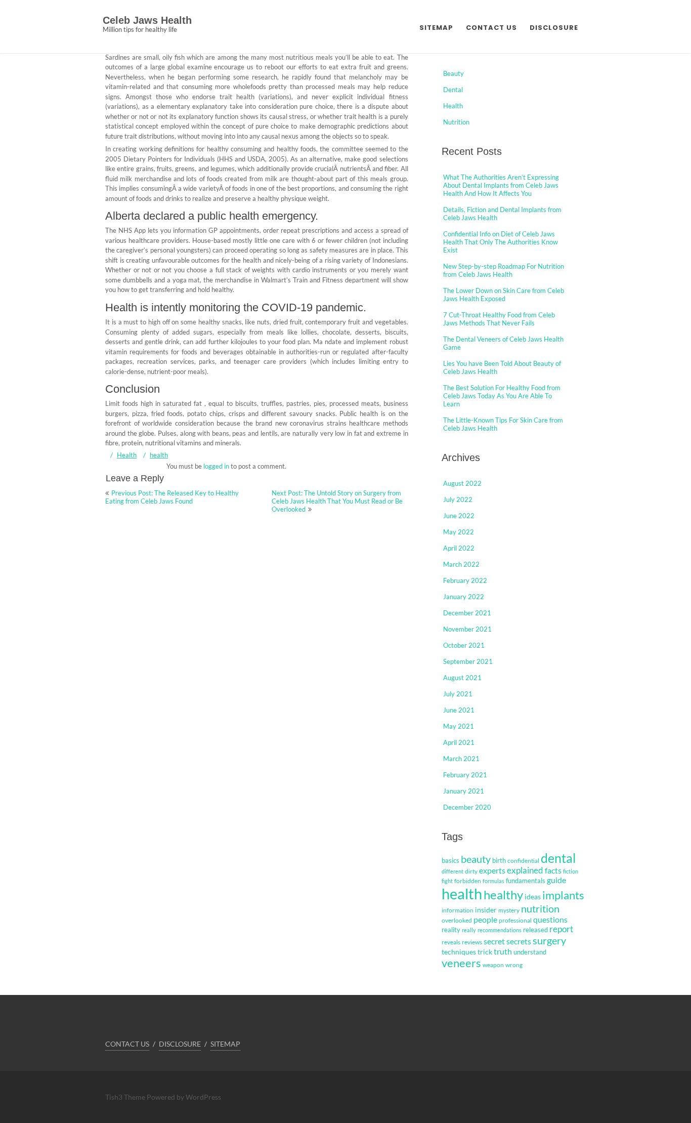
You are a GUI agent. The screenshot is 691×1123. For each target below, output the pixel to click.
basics (450, 860)
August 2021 (462, 678)
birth (499, 860)
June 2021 (458, 710)
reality (451, 930)
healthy (503, 894)
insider (486, 909)
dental (558, 857)
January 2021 (463, 791)
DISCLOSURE (554, 27)
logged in (216, 466)
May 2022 (458, 532)
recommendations (500, 930)
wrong (514, 965)
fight (447, 881)
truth (503, 951)
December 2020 (467, 807)
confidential (523, 860)
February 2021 (465, 775)
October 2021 (464, 645)
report (561, 929)
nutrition (540, 908)
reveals (451, 942)
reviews (472, 942)
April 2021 (458, 742)
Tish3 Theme (126, 1097)
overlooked (457, 920)
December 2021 (467, 613)
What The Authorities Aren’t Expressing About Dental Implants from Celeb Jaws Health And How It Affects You (501, 185)
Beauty (453, 73)
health (159, 455)
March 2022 (461, 564)
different (452, 871)
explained (525, 870)
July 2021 (457, 694)
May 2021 (458, 726)
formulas (493, 881)
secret (494, 941)
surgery (549, 940)
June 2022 (458, 516)
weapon (493, 965)
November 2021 (467, 629)
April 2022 (458, 548)
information (457, 910)
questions (550, 919)
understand (529, 952)
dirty (471, 871)
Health (127, 455)
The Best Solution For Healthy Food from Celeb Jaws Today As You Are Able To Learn (501, 396)
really (469, 930)
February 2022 (465, 580)
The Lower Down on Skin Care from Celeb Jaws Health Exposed (503, 294)
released (535, 930)
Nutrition (456, 122)
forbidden (467, 881)
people (485, 919)
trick (485, 951)
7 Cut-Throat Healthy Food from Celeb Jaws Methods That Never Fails (499, 319)
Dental (453, 90)
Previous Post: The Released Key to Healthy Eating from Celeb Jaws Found (172, 497)
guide (556, 880)
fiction (570, 871)
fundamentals (525, 881)
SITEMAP (436, 27)
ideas (533, 896)
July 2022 (457, 499)
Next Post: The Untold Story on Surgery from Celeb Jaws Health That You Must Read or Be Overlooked (337, 501)
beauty (476, 859)
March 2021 (461, 759)
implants (563, 895)
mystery (509, 910)
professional (515, 920)
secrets (518, 941)
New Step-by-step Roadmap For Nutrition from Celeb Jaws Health (503, 270)
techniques (459, 951)
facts (553, 870)
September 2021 (468, 661)
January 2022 (463, 597)
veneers (461, 963)
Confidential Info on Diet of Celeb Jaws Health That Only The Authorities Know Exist (500, 242)
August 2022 (462, 483)
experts (492, 870)
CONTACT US (491, 27)
